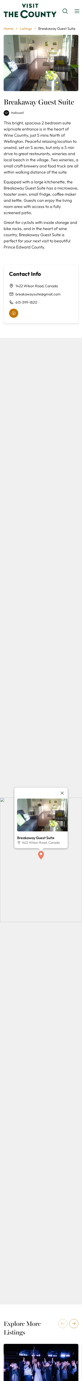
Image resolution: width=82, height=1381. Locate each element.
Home (8, 28)
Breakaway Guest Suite (35, 837)
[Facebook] (13, 313)
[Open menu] (77, 11)
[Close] (62, 793)
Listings (26, 28)
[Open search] (65, 11)
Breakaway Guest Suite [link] (56, 28)
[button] (41, 855)
